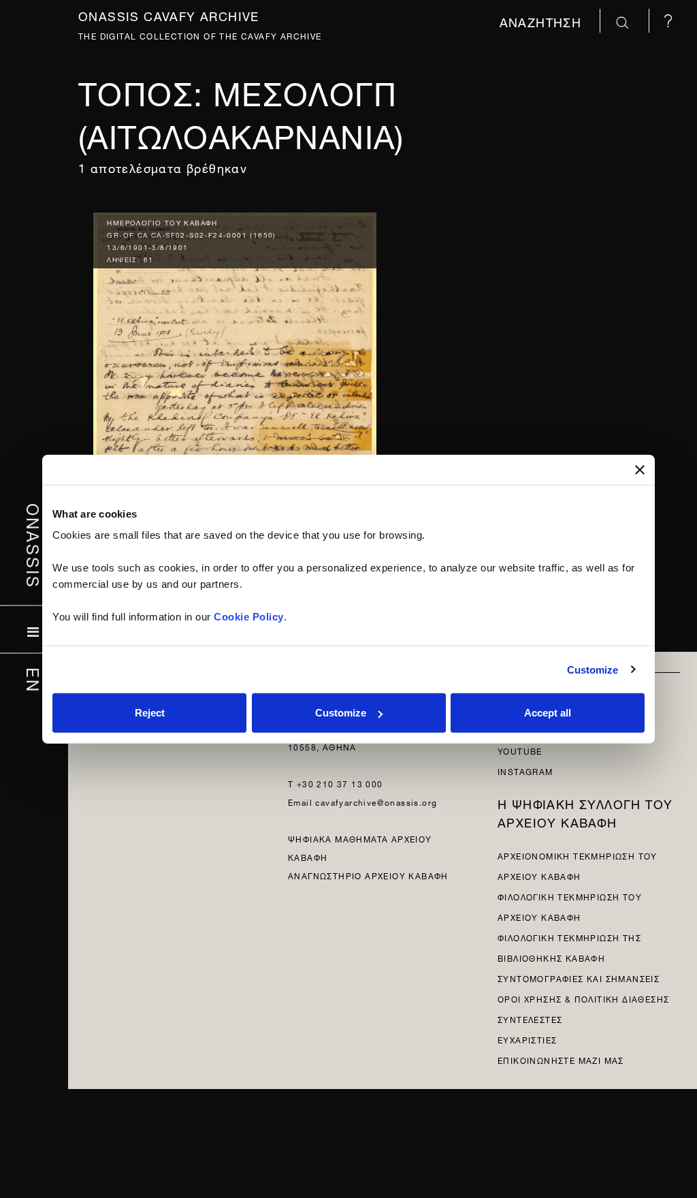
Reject (150, 713)
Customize (593, 669)
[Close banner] (640, 469)
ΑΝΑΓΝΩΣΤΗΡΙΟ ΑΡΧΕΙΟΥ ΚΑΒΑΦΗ (368, 875)
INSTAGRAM (525, 770)
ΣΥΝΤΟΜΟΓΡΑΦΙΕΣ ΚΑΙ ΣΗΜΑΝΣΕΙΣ (579, 978)
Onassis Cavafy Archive (168, 14)
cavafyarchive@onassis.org (376, 801)
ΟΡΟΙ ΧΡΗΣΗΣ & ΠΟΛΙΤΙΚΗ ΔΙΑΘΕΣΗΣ (583, 998)
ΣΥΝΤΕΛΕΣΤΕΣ (530, 1018)
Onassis (34, 545)
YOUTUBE (520, 750)
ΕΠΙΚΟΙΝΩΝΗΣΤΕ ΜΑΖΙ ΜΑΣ (561, 1059)
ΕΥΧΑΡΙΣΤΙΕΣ (527, 1039)
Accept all (547, 713)
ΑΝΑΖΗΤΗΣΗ (543, 21)
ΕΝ (34, 680)
